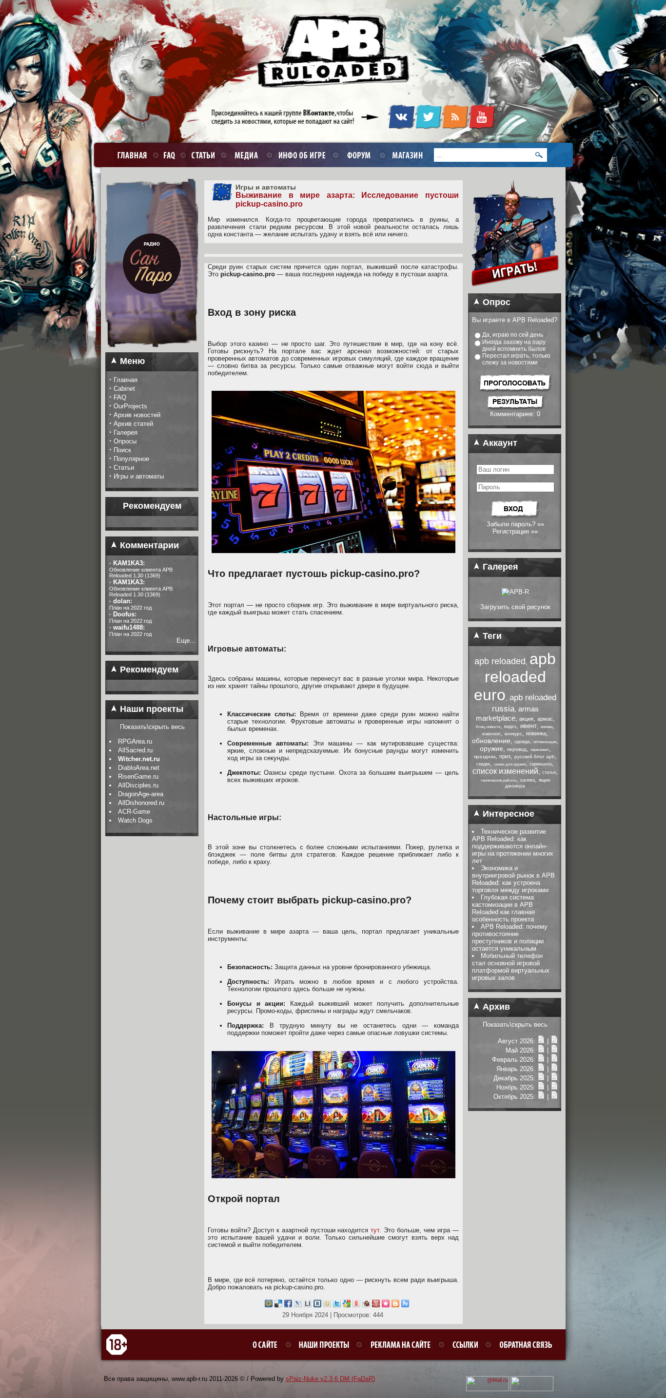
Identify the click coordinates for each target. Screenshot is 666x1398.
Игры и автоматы (139, 476)
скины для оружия (510, 764)
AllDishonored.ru (141, 802)
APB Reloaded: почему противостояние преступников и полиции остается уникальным (510, 937)
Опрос (495, 302)
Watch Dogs (135, 820)
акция (526, 719)
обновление (491, 741)
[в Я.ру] (356, 1305)
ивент (528, 725)
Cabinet (124, 388)
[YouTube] (482, 127)
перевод (517, 749)
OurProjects (130, 406)
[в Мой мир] (269, 1305)
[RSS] (455, 127)
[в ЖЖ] (298, 1305)
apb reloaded (500, 661)
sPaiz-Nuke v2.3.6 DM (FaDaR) (330, 1378)
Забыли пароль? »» (515, 524)
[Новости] (541, 1041)
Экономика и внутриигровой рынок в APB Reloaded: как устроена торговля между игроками (513, 879)
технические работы (498, 780)
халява (527, 780)
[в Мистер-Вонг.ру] (376, 1305)
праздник (484, 756)
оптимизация (544, 742)
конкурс (513, 733)
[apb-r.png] (515, 591)
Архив (495, 1007)
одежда (521, 741)
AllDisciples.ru (138, 785)
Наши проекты (150, 709)
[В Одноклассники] (327, 1305)
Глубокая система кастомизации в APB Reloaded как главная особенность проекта (503, 908)
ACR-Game (134, 811)
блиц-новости (488, 727)
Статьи (124, 467)
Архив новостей (137, 415)
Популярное (131, 458)
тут (375, 1230)
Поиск (122, 450)
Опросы (125, 441)
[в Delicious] (278, 1305)
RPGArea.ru (135, 741)
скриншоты (540, 764)
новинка (536, 733)
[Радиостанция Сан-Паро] (151, 350)
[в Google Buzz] (347, 1305)
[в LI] (308, 1305)
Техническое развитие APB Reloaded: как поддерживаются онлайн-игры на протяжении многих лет (512, 846)
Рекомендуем (148, 669)
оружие (491, 748)
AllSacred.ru (135, 750)
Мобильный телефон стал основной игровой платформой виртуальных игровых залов (510, 966)
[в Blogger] (395, 1305)
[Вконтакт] (317, 1305)
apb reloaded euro (515, 677)
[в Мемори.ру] (386, 1305)
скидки (483, 764)
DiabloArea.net (138, 767)
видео (510, 726)
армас (545, 719)
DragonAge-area (140, 794)
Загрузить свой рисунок (515, 607)
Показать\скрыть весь (152, 726)
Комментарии (148, 545)
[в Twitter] (337, 1305)
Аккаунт (498, 443)
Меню (131, 361)
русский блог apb (534, 756)
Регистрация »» (515, 531)
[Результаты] (515, 408)
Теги (491, 636)
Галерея (125, 432)
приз (504, 756)
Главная (125, 379)
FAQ (120, 397)
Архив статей (133, 423)
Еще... (186, 640)
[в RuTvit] (405, 1305)
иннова (546, 727)
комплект (491, 733)
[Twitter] (428, 127)
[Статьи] (554, 1041)
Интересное (507, 814)
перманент (539, 749)
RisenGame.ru (138, 776)
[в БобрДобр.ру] (366, 1305)
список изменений (505, 771)
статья (549, 772)
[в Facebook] (288, 1305)
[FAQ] (168, 155)
